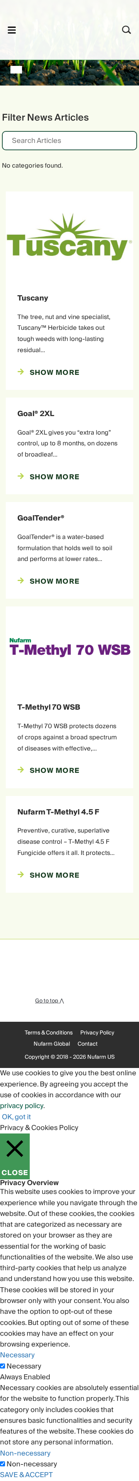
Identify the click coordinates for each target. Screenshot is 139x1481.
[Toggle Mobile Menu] (12, 30)
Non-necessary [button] (25, 1453)
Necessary (24, 1366)
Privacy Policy (97, 1033)
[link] (59, 29)
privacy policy (21, 1106)
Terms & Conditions (49, 1033)
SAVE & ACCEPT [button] (26, 1475)
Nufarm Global (52, 1044)
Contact (88, 1044)
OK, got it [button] (16, 1117)
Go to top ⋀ (49, 1001)
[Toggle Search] (126, 30)
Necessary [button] (17, 1355)
